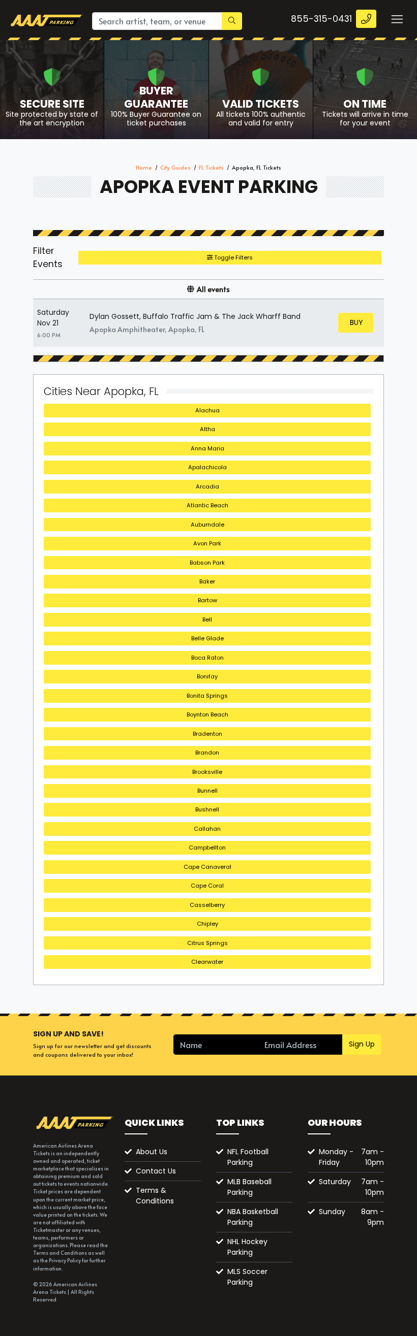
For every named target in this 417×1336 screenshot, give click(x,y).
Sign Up (362, 1044)
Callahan (207, 829)
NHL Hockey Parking (247, 1246)
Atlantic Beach (207, 505)
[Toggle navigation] (396, 19)
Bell (207, 619)
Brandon (207, 752)
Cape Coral (207, 886)
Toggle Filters (233, 257)
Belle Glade (207, 638)
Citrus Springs (207, 943)
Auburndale (207, 524)
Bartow (207, 600)
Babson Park (207, 563)
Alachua (207, 410)
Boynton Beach (207, 714)
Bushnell (207, 809)
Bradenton (207, 734)
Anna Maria (207, 448)
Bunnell (207, 791)
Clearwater (207, 962)
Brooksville (207, 772)
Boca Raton (207, 658)
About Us (151, 1152)
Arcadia (207, 486)
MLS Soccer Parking (247, 1276)
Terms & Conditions (155, 1195)
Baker (207, 581)
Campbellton (207, 847)
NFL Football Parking (248, 1157)
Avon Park (207, 543)
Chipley (207, 924)
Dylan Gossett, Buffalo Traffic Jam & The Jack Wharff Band (195, 316)
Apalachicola (207, 467)
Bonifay (207, 676)
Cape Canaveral (207, 867)
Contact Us (156, 1171)
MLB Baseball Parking (249, 1187)
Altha (207, 429)
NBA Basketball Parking (252, 1217)
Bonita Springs (207, 696)
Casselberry (207, 905)
